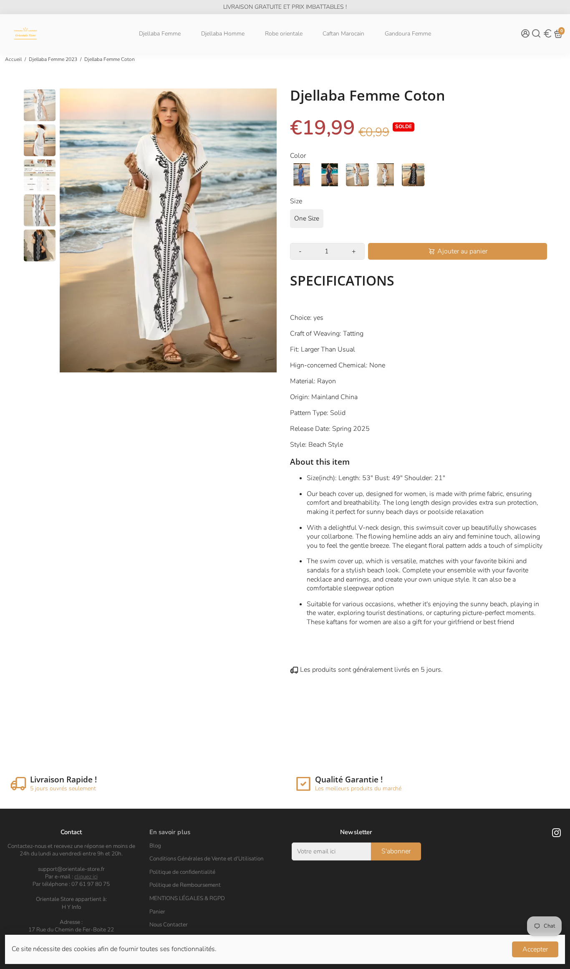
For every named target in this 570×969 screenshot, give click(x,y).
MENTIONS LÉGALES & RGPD (187, 898)
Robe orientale (284, 34)
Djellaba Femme (160, 34)
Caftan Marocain (343, 34)
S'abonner (396, 851)
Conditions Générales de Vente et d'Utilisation (206, 858)
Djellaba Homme (223, 34)
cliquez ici (86, 876)
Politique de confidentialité (182, 872)
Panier (157, 911)
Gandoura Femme (408, 34)
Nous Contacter (168, 924)
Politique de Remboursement (185, 885)
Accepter (535, 949)
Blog (155, 845)
